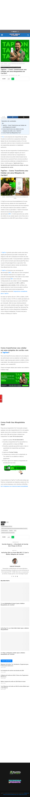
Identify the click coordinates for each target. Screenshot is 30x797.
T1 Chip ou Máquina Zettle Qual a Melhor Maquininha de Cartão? (13, 653)
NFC (10, 214)
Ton (19, 67)
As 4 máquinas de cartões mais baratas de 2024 (12, 670)
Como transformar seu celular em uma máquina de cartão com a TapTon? (13, 130)
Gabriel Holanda (5, 75)
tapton (10, 530)
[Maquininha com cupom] (15, 773)
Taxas (12, 67)
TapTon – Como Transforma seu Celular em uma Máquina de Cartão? (14, 126)
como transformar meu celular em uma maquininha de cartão (14, 528)
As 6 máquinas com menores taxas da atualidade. (14, 486)
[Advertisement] (15, 15)
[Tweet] (23, 117)
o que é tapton (4, 530)
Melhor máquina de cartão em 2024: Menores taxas (13, 681)
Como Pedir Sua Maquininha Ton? (12, 132)
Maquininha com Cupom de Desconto (19, 794)
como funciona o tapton (6, 526)
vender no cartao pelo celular (7, 532)
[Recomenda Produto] (15, 782)
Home (2, 63)
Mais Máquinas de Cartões (5, 67)
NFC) (10, 272)
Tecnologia (16, 67)
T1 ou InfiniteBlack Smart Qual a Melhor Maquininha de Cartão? (13, 604)
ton (15, 530)
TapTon (4, 252)
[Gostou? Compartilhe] (12, 117)
